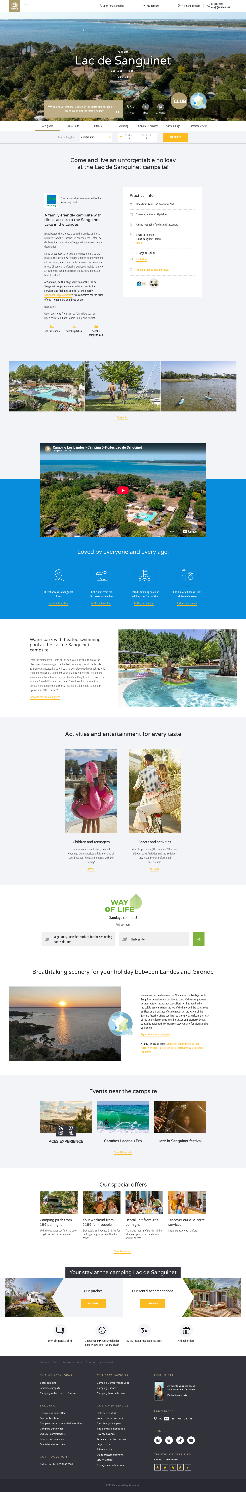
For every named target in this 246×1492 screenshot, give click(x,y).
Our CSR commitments (53, 1434)
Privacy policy (104, 1449)
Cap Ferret (146, 1052)
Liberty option (105, 1460)
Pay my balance (106, 1434)
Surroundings (173, 126)
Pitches (98, 126)
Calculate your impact (109, 1423)
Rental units (73, 126)
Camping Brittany (107, 1388)
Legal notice (103, 1444)
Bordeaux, (199, 1047)
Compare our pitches (51, 1428)
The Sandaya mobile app (111, 1428)
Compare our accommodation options (61, 1423)
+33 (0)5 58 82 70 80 (145, 253)
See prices (175, 137)
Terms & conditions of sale (112, 1439)
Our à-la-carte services (52, 1444)
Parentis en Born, (149, 1047)
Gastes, (180, 1047)
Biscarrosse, (184, 1043)
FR (179, 1418)
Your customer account (110, 1418)
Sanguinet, (172, 1043)
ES (173, 1418)
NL (160, 1418)
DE (185, 1418)
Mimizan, (188, 1047)
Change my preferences (110, 1465)
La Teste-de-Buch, (167, 1047)
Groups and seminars (52, 1439)
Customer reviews (198, 126)
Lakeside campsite (50, 1388)
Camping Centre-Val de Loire (113, 1382)
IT (191, 1418)
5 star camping (48, 1382)
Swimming (123, 126)
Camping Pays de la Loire (111, 1393)
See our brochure (49, 1418)
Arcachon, (195, 1043)
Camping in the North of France (58, 1393)
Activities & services (148, 126)
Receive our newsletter (52, 1413)
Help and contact (106, 1413)
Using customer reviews (110, 1454)
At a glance (47, 126)
